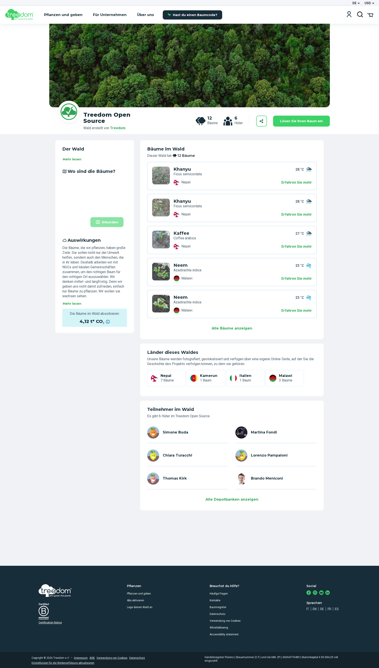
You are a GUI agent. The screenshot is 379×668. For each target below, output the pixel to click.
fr (329, 609)
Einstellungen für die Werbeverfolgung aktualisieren (63, 662)
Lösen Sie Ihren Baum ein (301, 121)
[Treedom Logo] (21, 15)
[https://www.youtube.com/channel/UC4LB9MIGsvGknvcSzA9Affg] (321, 593)
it (307, 609)
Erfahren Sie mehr (296, 182)
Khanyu (182, 169)
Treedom (117, 128)
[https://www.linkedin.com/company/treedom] (327, 593)
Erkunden (110, 222)
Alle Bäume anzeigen (232, 328)
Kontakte (215, 600)
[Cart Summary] (370, 15)
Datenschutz (217, 614)
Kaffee (181, 233)
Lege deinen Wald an (139, 607)
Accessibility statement (224, 634)
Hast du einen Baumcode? (195, 15)
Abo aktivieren (135, 600)
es (337, 609)
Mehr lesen (72, 159)
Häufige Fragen (219, 593)
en (314, 609)
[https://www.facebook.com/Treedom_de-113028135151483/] (308, 593)
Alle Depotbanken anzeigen (232, 499)
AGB (92, 657)
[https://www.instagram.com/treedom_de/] (315, 593)
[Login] (349, 15)
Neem (180, 265)
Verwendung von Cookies (225, 620)
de (322, 609)
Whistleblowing (219, 627)
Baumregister (218, 607)
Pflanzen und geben (139, 593)
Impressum (81, 657)
